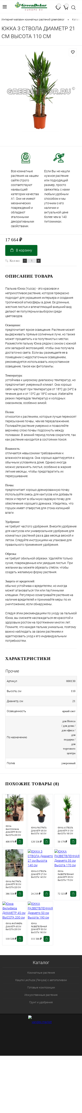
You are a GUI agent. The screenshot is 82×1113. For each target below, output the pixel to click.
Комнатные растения (41, 972)
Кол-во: (15, 260)
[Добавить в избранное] (73, 52)
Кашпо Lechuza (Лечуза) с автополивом (41, 980)
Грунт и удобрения (41, 1002)
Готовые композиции (41, 987)
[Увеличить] (41, 91)
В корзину (24, 250)
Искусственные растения (41, 994)
